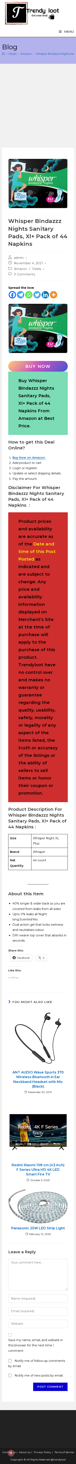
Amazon (20, 269)
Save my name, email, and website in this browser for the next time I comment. (35, 1345)
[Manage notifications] (11, 1453)
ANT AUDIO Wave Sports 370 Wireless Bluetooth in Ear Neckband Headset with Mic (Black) (38, 1079)
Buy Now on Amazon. (29, 457)
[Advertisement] (38, 108)
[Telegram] (20, 294)
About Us (24, 1452)
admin (19, 258)
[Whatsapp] (29, 294)
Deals (36, 269)
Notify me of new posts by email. (39, 1375)
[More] (53, 294)
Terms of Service (64, 1452)
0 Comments (24, 274)
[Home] (3, 53)
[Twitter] (37, 294)
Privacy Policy (42, 1452)
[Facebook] (12, 294)
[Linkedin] (45, 294)
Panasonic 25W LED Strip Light (38, 1228)
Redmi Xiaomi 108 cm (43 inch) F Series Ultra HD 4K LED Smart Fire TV (38, 1169)
